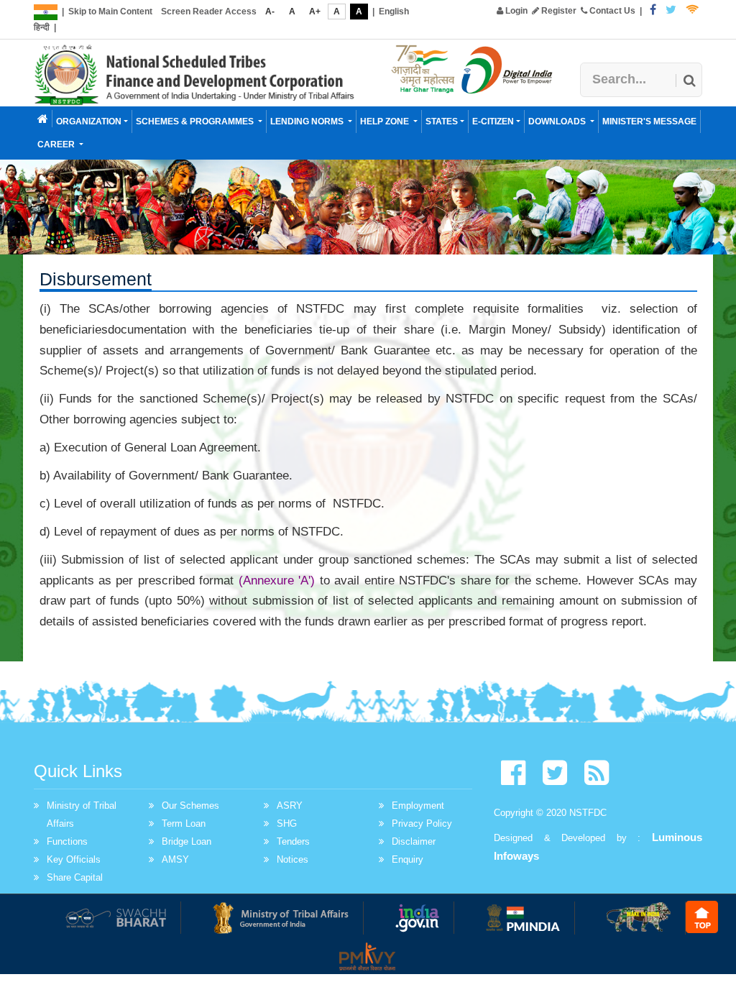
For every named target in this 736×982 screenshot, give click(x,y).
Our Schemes (190, 805)
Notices (292, 859)
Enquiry (407, 859)
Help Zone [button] (385, 121)
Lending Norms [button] (308, 121)
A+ (315, 11)
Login (515, 11)
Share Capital (75, 877)
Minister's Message (649, 121)
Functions (67, 841)
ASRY (290, 805)
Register (557, 11)
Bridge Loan (186, 841)
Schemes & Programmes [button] (196, 121)
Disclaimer (414, 841)
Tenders (293, 841)
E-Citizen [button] (493, 121)
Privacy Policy (422, 823)
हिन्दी (42, 27)
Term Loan (184, 823)
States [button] (442, 121)
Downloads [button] (558, 121)
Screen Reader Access (209, 11)
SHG (287, 823)
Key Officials (74, 859)
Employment (418, 805)
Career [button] (57, 144)
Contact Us (611, 11)
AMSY (175, 859)
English (394, 11)
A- (270, 11)
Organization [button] (88, 121)
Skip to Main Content (110, 11)
